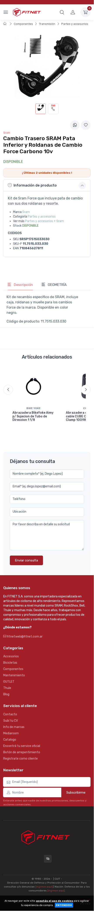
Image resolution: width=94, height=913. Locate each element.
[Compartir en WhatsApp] (75, 125)
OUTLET (8, 681)
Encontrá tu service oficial (21, 746)
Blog (6, 694)
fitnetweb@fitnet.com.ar (24, 636)
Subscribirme (75, 792)
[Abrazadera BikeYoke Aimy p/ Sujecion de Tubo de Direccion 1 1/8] (33, 386)
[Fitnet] (26, 12)
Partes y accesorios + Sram (44, 221)
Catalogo (9, 739)
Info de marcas (13, 727)
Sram (26, 212)
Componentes (23, 24)
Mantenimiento (14, 675)
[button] (62, 12)
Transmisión (47, 24)
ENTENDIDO (64, 905)
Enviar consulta (26, 560)
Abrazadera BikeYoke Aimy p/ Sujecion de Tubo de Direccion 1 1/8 (32, 416)
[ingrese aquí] (44, 886)
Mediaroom (11, 733)
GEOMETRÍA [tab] (57, 285)
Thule (7, 688)
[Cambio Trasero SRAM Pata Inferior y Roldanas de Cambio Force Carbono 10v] (40, 109)
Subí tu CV (10, 721)
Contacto (10, 714)
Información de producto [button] (35, 185)
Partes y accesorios (74, 24)
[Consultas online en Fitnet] (48, 859)
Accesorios (11, 656)
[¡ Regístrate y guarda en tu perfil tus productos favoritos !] (86, 125)
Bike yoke (33, 408)
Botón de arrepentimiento (21, 752)
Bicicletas (10, 663)
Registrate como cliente (20, 758)
